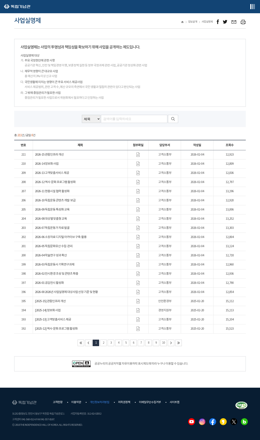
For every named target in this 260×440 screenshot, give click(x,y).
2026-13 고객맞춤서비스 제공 (52, 173)
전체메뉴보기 (252, 6)
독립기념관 (17, 6)
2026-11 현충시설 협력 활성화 (52, 191)
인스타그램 (202, 421)
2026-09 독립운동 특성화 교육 (52, 209)
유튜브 (191, 421)
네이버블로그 (244, 421)
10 (163, 343)
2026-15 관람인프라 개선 (49, 154)
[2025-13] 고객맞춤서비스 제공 (53, 319)
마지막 (178, 343)
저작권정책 (124, 402)
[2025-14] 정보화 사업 (48, 310)
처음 (81, 343)
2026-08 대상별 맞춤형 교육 (51, 219)
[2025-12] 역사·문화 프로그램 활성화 (56, 328)
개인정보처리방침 (99, 402)
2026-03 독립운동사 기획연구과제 (54, 264)
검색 (173, 119)
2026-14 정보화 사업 (46, 164)
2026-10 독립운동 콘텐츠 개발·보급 (55, 200)
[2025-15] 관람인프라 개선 (50, 301)
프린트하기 (243, 21)
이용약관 (76, 402)
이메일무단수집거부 (150, 402)
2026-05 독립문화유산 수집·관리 (54, 246)
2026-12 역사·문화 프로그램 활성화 (55, 182)
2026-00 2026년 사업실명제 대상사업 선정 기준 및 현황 (66, 292)
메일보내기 (234, 21)
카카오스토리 (223, 421)
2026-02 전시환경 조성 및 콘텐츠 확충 (56, 273)
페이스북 (212, 421)
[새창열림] (217, 21)
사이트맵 (174, 402)
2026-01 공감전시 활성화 (49, 283)
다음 (171, 343)
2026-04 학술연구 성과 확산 (51, 255)
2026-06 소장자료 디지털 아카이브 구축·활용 (61, 237)
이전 (88, 343)
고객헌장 (58, 402)
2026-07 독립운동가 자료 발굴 (52, 228)
